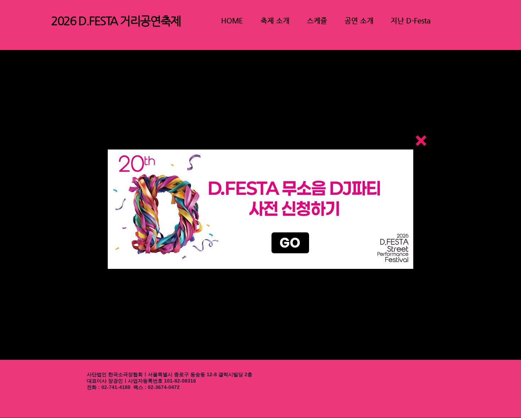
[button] (421, 140)
